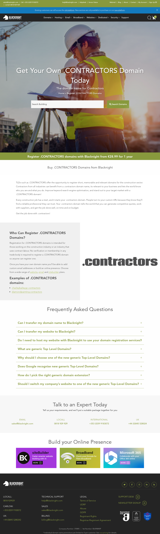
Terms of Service (88, 500)
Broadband (78, 17)
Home (61, 93)
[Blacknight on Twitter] (125, 485)
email (41, 272)
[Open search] (149, 17)
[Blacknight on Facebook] (132, 485)
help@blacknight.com (69, 2)
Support (125, 17)
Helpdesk (83, 2)
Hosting (58, 17)
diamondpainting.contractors (27, 291)
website (34, 272)
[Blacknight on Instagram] (140, 485)
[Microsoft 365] (124, 458)
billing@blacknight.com (53, 519)
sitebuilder (54, 272)
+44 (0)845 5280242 (12, 519)
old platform (69, 10)
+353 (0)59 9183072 (31, 2)
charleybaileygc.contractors (26, 287)
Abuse (83, 508)
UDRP (83, 504)
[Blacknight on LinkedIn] (147, 485)
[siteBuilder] (36, 458)
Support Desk (126, 496)
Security (114, 17)
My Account (142, 2)
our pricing (104, 533)
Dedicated (102, 17)
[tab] (80, 323)
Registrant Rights (88, 516)
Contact (133, 2)
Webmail (112, 2)
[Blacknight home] (12, 17)
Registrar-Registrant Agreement (95, 520)
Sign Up (152, 2)
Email (67, 17)
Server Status (93, 2)
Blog (119, 2)
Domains (47, 17)
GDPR (83, 512)
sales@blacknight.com (10, 2)
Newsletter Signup (129, 503)
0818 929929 (9, 500)
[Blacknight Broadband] (80, 458)
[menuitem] (47, 17)
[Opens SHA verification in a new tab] (147, 516)
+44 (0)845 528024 (137, 423)
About (126, 2)
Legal (83, 496)
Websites (91, 17)
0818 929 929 (15, 5)
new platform (120, 10)
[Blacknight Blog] (154, 485)
